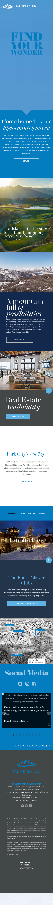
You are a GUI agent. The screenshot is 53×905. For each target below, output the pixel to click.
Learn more (26, 481)
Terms (17, 854)
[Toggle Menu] (46, 7)
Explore (26, 161)
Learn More (19, 340)
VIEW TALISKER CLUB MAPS (27, 603)
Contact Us (26, 795)
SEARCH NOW (18, 416)
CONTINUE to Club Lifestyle (31, 745)
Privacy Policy (10, 854)
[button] (4, 713)
